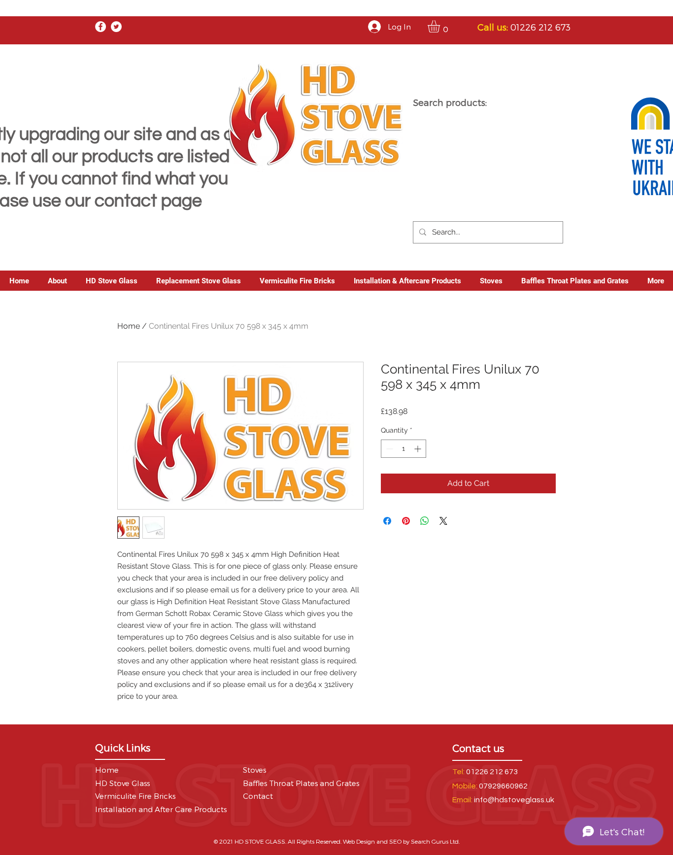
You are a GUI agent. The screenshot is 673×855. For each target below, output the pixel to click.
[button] (441, 26)
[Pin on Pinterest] (406, 521)
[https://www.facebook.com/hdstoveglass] (100, 26)
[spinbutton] (403, 448)
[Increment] (418, 448)
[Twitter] (116, 26)
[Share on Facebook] (387, 521)
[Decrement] (388, 448)
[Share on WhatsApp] (425, 521)
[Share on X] (443, 521)
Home (128, 326)
